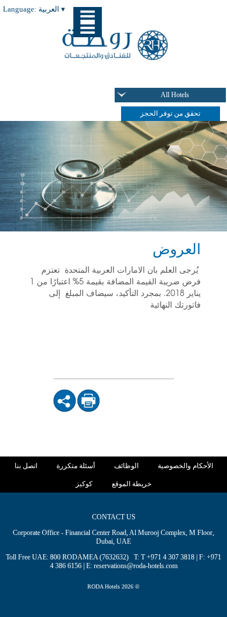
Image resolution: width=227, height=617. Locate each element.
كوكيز (84, 484)
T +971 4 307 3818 (167, 557)
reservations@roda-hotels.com (136, 566)
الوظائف (126, 466)
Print (90, 396)
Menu (87, 28)
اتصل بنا (26, 466)
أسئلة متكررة (75, 466)
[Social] (65, 400)
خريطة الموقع (131, 484)
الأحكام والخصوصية (185, 466)
